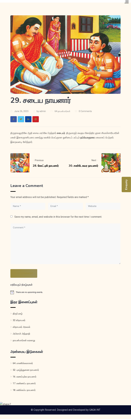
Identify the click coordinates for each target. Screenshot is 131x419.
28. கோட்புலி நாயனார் (46, 166)
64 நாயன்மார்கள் (62, 111)
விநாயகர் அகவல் (21, 327)
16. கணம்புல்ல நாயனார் (24, 376)
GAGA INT (94, 409)
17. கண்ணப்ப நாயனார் (24, 383)
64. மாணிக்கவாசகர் (23, 363)
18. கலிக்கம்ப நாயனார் (24, 390)
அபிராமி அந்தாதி (21, 333)
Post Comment (23, 273)
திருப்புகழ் (18, 313)
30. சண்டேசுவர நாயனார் (83, 166)
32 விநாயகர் (19, 320)
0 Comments (85, 111)
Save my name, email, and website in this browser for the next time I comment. (58, 216)
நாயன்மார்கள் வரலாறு (24, 340)
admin (42, 111)
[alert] (65, 292)
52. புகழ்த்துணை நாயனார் (26, 370)
